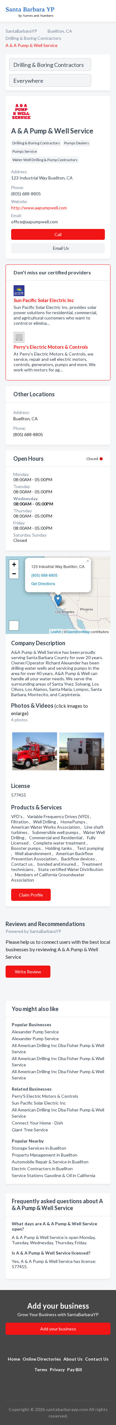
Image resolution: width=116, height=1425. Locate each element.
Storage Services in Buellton (39, 1148)
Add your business (58, 1328)
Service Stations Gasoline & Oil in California (53, 1175)
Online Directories (42, 1359)
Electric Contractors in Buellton (42, 1168)
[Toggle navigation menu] (108, 11)
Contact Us (97, 1359)
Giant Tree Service (30, 1129)
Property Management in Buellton (44, 1154)
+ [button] (14, 564)
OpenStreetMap (78, 631)
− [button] (14, 574)
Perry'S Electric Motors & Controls (45, 1096)
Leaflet (56, 631)
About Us (73, 1359)
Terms (40, 1369)
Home (14, 1359)
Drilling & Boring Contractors (33, 38)
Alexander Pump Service (35, 1031)
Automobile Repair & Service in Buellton (50, 1161)
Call (58, 234)
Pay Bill (74, 1369)
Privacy (57, 1369)
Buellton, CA (60, 31)
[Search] (100, 73)
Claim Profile (31, 894)
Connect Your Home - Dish (37, 1122)
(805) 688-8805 (44, 575)
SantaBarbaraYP (21, 31)
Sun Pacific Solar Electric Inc (39, 1103)
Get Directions (43, 583)
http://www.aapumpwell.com (39, 207)
